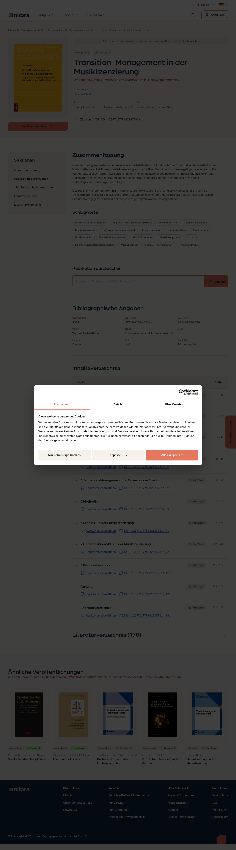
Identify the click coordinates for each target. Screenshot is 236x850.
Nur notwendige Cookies (64, 455)
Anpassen (115, 455)
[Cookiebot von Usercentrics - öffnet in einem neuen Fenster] (181, 392)
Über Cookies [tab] (174, 404)
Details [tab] (118, 404)
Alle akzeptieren (171, 455)
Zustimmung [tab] (62, 404)
